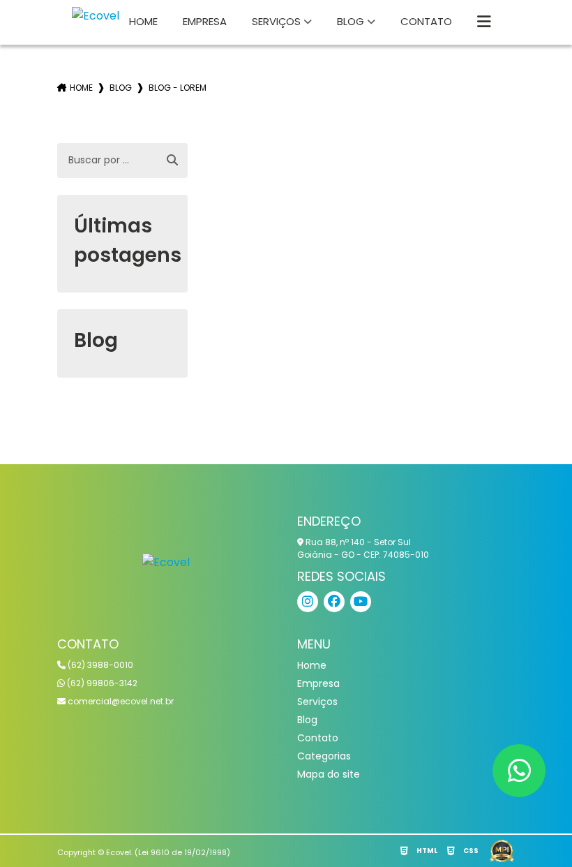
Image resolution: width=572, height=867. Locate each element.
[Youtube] (360, 601)
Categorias (324, 756)
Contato (426, 21)
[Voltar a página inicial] (166, 562)
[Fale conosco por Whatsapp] (518, 770)
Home (143, 21)
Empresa (205, 21)
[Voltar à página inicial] (95, 15)
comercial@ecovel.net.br (120, 701)
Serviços (276, 21)
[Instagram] (307, 601)
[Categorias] (484, 22)
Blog (350, 21)
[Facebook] (334, 601)
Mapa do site (328, 774)
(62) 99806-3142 (101, 683)
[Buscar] (172, 160)
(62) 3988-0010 (99, 665)
